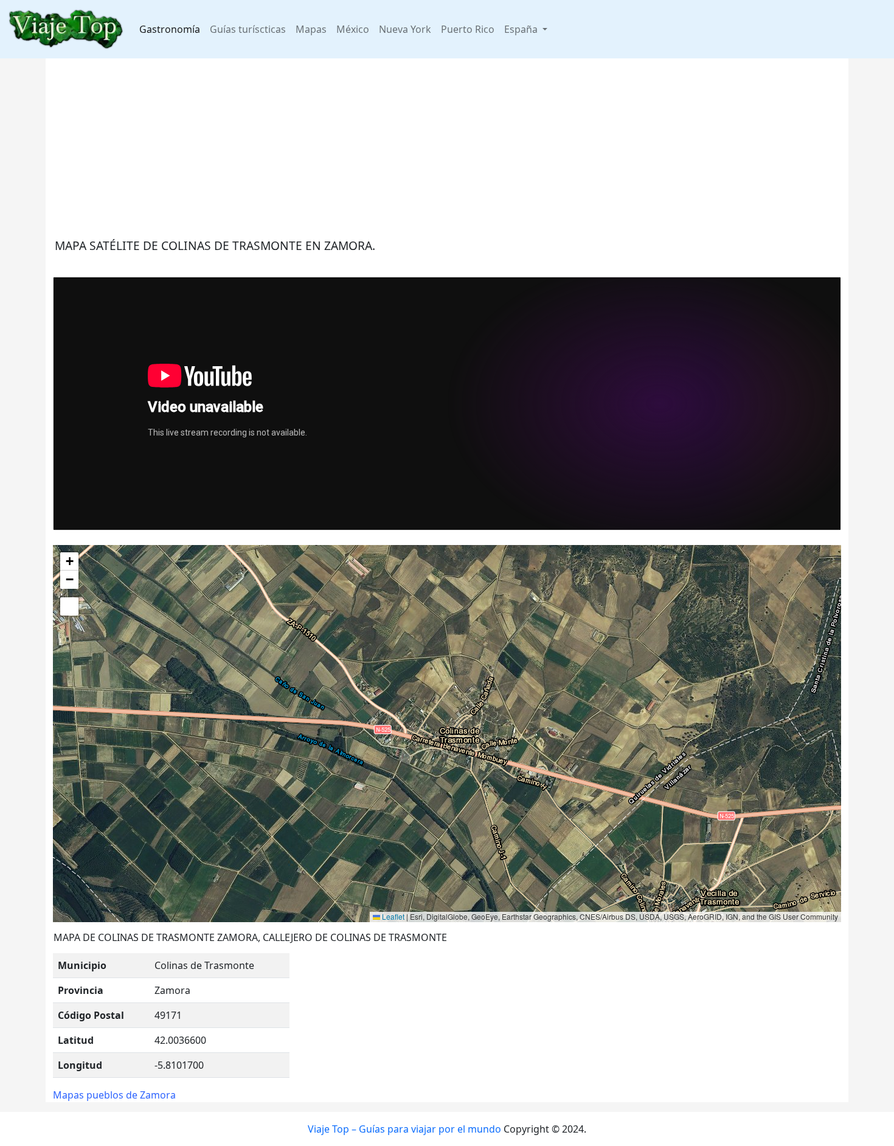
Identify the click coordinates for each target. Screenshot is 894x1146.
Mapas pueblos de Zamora (114, 1095)
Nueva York (405, 29)
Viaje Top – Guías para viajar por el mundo (404, 1129)
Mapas (311, 29)
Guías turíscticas (248, 29)
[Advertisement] (418, 143)
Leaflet (392, 916)
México (352, 29)
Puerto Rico (467, 29)
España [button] (522, 29)
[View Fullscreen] (69, 606)
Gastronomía (169, 29)
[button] (69, 561)
